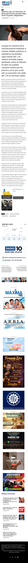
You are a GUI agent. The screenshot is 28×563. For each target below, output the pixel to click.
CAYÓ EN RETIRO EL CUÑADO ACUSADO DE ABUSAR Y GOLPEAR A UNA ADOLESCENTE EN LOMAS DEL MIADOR (6, 269)
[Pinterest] (14, 21)
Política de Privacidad (8, 550)
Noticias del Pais (5, 215)
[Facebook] (7, 21)
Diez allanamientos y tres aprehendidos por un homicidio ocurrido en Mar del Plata (10, 525)
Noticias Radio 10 (12, 215)
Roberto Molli (5, 18)
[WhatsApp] (17, 21)
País (2, 9)
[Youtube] (18, 557)
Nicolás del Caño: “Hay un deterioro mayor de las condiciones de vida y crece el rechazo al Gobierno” (10, 517)
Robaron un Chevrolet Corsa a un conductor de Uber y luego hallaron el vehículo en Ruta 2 (10, 534)
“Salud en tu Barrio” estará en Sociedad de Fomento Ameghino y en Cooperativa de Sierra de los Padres (10, 500)
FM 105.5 (7, 213)
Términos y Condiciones (19, 550)
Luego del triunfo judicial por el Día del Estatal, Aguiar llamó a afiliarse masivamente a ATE (21, 269)
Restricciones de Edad (14, 552)
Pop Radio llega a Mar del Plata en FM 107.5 (10, 508)
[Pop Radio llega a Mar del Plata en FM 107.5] (21, 509)
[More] (20, 21)
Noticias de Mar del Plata (14, 213)
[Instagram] (13, 557)
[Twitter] (10, 21)
